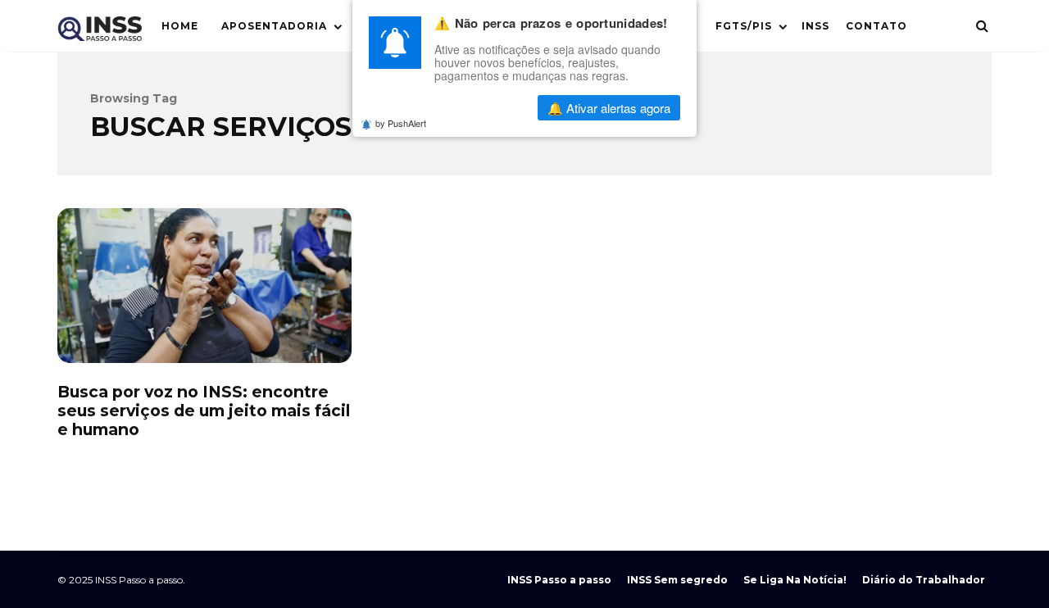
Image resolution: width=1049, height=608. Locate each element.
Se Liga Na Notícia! (795, 580)
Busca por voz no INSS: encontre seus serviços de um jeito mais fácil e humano (204, 285)
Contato (876, 26)
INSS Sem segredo (677, 580)
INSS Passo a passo (559, 580)
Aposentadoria (274, 26)
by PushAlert (400, 122)
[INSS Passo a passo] (99, 32)
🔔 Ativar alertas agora (608, 107)
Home (179, 26)
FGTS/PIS (743, 26)
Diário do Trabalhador (923, 580)
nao (483, 107)
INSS (815, 26)
